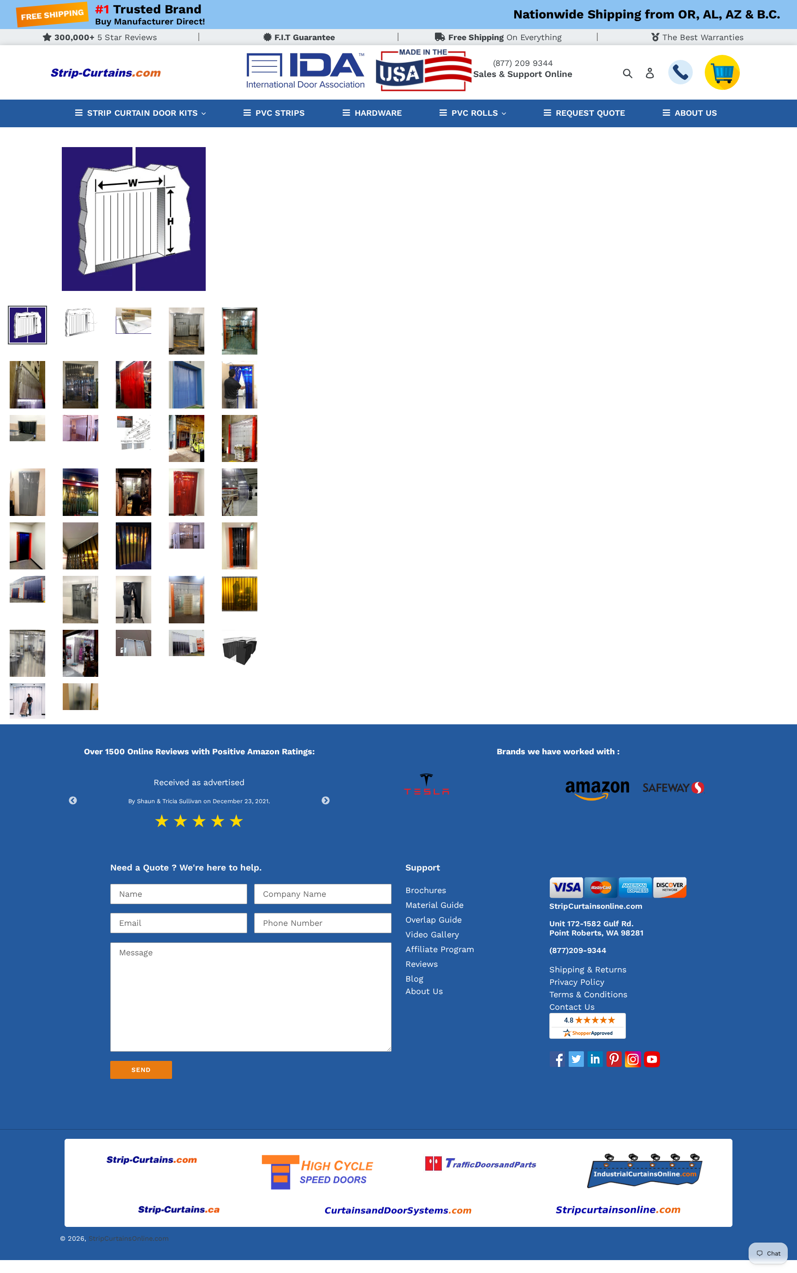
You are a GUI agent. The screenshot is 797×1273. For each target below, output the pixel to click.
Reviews (421, 964)
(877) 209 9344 (523, 63)
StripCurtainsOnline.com (129, 1238)
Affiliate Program (439, 949)
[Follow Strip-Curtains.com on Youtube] (652, 1064)
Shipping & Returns (587, 969)
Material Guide (434, 905)
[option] (438, 800)
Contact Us (572, 1007)
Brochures (425, 890)
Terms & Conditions (588, 994)
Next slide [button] (325, 800)
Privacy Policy (576, 982)
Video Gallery (432, 934)
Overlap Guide (433, 919)
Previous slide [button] (72, 800)
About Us (424, 991)
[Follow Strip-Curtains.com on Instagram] (633, 1064)
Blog (414, 978)
